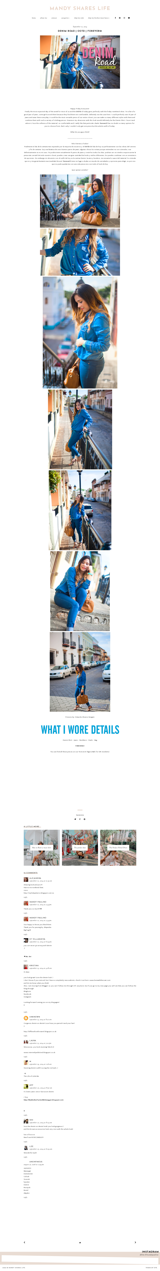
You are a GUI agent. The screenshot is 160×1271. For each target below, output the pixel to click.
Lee (32, 1146)
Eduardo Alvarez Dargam (84, 717)
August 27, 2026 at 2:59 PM (34, 1165)
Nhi (31, 1120)
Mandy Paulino (38, 902)
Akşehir (27, 1193)
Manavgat (27, 1171)
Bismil (26, 1190)
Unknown (35, 1017)
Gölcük (26, 1176)
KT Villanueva (37, 939)
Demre (26, 1185)
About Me (43, 18)
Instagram (27, 997)
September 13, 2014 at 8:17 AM (41, 1020)
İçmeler (27, 1182)
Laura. (33, 1041)
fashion (80, 815)
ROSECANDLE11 (37, 1137)
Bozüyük (27, 1187)
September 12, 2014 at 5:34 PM (41, 905)
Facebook (27, 994)
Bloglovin (27, 991)
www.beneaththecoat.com (100, 980)
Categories (65, 18)
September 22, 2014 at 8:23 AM (41, 1123)
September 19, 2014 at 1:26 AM (41, 1064)
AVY (31, 1085)
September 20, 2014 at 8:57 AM (41, 1088)
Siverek (27, 1179)
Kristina (34, 966)
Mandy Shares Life (80, 8)
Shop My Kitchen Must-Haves (98, 18)
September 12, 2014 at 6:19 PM (41, 942)
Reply (25, 897)
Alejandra (35, 878)
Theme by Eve (151, 1268)
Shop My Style (79, 18)
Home (34, 18)
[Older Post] (135, 1242)
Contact (54, 18)
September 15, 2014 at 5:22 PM (40, 1043)
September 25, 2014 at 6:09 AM (41, 1149)
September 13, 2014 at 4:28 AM (41, 968)
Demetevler (28, 1174)
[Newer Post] (24, 1242)
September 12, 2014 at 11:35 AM (41, 881)
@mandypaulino (151, 1255)
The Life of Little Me (31, 1076)
